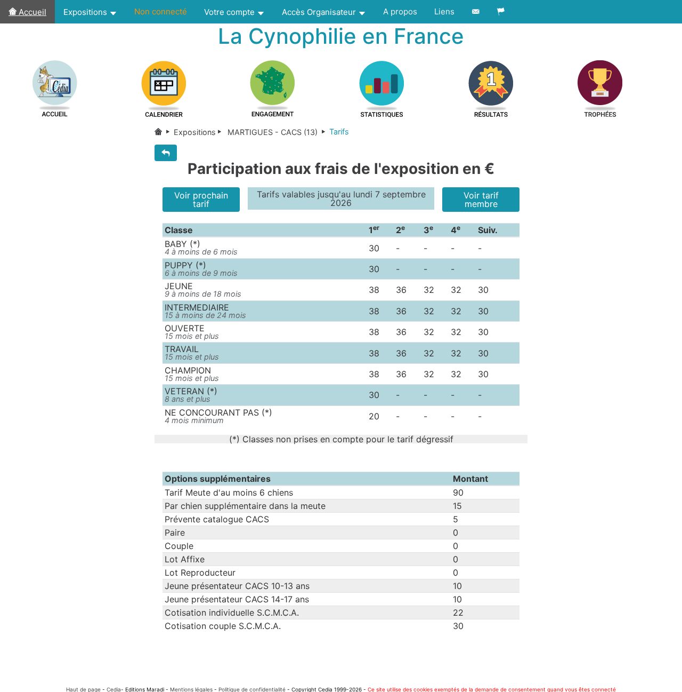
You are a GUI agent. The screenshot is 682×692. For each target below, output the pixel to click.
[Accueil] (164, 132)
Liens (444, 11)
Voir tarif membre (481, 199)
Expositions (86, 12)
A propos (400, 11)
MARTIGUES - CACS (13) (272, 132)
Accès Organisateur (320, 12)
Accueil (31, 12)
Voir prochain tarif (201, 199)
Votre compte (230, 12)
